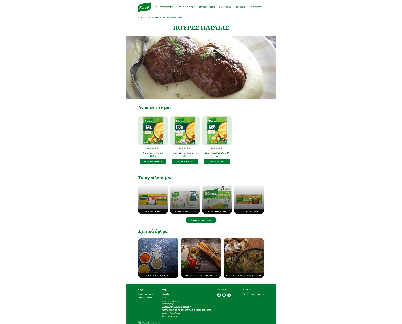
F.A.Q (164, 297)
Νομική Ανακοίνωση (145, 294)
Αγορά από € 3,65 (185, 161)
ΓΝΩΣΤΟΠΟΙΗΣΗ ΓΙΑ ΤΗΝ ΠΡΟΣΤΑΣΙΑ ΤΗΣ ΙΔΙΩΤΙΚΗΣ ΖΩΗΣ (185, 310)
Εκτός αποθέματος (153, 161)
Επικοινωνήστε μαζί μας (171, 301)
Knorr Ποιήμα (225, 7)
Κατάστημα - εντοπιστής (170, 316)
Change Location (257, 294)
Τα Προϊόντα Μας (185, 7)
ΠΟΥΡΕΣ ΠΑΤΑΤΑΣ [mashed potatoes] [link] (169, 17)
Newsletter (240, 7)
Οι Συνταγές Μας (163, 7)
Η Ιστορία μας (167, 294)
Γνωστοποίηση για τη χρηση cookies (175, 307)
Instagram (229, 295)
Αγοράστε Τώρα (217, 161)
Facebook (219, 295)
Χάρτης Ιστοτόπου (145, 297)
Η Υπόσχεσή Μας (207, 7)
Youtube (224, 295)
